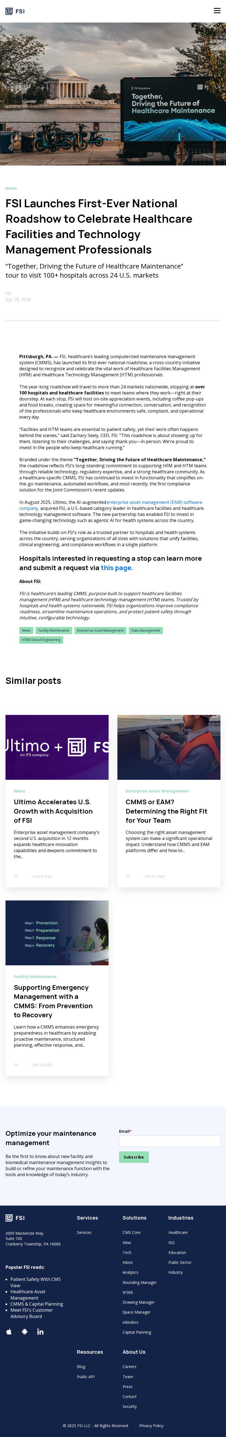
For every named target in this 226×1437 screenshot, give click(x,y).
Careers (129, 1366)
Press (128, 1386)
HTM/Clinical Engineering (41, 639)
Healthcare (178, 1232)
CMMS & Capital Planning (36, 1304)
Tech (127, 1252)
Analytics (130, 1272)
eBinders (130, 1322)
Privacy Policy (151, 1425)
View (127, 1242)
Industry (175, 1272)
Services (84, 1232)
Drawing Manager (139, 1302)
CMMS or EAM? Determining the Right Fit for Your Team (167, 811)
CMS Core (132, 1232)
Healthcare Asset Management (27, 1295)
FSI (9, 294)
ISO (171, 1242)
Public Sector (180, 1262)
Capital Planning (137, 1332)
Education (177, 1252)
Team (128, 1376)
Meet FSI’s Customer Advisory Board (31, 1313)
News (26, 630)
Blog (81, 1366)
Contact (130, 1396)
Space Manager (136, 1312)
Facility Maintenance (53, 630)
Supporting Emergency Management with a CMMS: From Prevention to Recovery (53, 1001)
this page (116, 567)
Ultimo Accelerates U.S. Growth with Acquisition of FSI (53, 811)
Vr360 (128, 1292)
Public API (86, 1376)
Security (130, 1406)
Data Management (145, 630)
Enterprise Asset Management (100, 630)
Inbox (128, 1262)
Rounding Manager (140, 1282)
